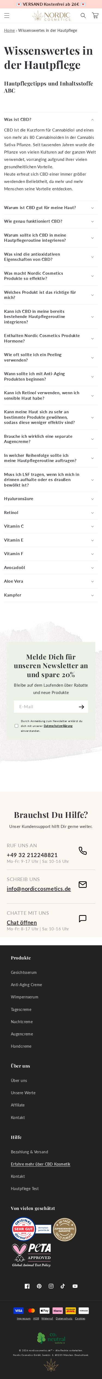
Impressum (24, 1318)
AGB (36, 1318)
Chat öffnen (22, 922)
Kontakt (18, 1117)
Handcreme (21, 1046)
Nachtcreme (22, 1021)
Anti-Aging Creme (26, 984)
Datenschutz (64, 1318)
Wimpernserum (24, 997)
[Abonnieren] (82, 706)
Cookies (80, 1318)
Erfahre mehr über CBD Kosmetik (40, 1164)
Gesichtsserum (24, 972)
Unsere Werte (23, 1092)
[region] (51, 4)
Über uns (19, 1080)
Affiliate (18, 1105)
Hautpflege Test (25, 1188)
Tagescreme (21, 1009)
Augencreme (22, 1034)
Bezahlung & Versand (29, 1151)
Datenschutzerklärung (58, 725)
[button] (7, 15)
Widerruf (47, 1318)
